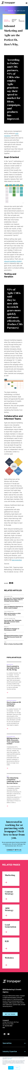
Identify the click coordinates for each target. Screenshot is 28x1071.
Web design (10, 664)
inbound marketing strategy (13, 261)
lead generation (17, 560)
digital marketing (7, 21)
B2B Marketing (11, 736)
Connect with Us (14, 850)
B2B (8, 776)
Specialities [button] (7, 1043)
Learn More (9, 1058)
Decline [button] (17, 1067)
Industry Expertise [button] (10, 1052)
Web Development (12, 700)
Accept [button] (10, 1067)
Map (4, 1027)
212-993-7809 (8, 1026)
